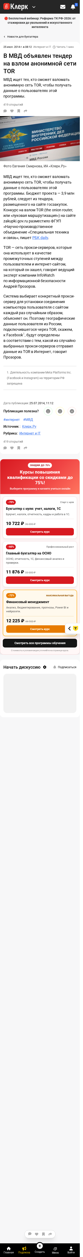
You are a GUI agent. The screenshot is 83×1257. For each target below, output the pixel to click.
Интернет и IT (42, 46)
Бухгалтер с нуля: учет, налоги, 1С (33, 509)
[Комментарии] (5, 111)
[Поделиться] (25, 111)
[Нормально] (60, 411)
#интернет (11, 420)
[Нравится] (12, 111)
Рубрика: (10, 433)
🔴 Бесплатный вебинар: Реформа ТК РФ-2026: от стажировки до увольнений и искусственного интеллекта (40, 23)
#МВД (28, 420)
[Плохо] (72, 411)
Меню (55, 1252)
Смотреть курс (40, 531)
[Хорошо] (48, 411)
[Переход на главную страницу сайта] (15, 7)
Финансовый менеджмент (27, 602)
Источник (11, 426)
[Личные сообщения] (62, 6)
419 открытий (13, 441)
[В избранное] (18, 111)
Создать (40, 1251)
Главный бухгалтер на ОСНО (28, 553)
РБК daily (40, 237)
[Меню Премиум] (33, 6)
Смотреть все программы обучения (40, 643)
